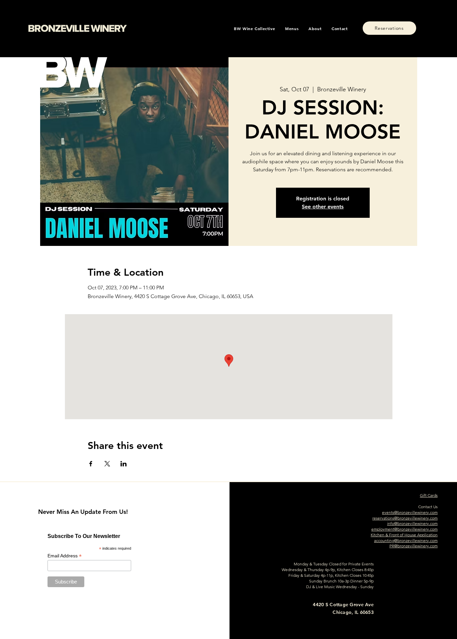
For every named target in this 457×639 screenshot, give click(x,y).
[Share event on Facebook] (91, 463)
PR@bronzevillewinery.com (413, 545)
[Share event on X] (107, 463)
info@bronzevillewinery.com (412, 523)
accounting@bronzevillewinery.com (406, 540)
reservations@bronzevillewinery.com (405, 518)
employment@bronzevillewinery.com (404, 529)
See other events (323, 206)
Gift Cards (429, 495)
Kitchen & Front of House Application (404, 534)
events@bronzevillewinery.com (410, 512)
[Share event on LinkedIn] (123, 463)
